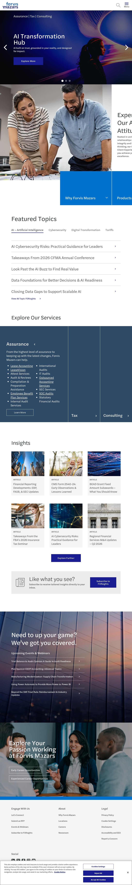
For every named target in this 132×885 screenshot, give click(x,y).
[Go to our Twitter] (18, 860)
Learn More (20, 412)
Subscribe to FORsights (103, 582)
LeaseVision (18, 370)
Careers (62, 826)
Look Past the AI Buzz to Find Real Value (45, 269)
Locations (63, 820)
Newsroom (63, 832)
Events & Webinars (19, 826)
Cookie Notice (59, 872)
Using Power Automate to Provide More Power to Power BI (41, 684)
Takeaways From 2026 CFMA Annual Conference (52, 257)
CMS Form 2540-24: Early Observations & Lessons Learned (63, 487)
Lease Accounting (22, 366)
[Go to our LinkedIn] (13, 860)
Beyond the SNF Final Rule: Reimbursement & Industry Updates (39, 693)
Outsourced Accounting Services (46, 381)
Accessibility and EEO (111, 832)
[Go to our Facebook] (23, 860)
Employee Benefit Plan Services (22, 395)
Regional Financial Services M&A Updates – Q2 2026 (103, 540)
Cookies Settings (98, 866)
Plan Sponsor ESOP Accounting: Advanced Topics (36, 668)
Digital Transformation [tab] (85, 230)
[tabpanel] (66, 270)
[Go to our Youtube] (33, 860)
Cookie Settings (108, 820)
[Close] (128, 872)
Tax (74, 415)
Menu (126, 6)
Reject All (98, 873)
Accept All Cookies (98, 879)
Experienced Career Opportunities (29, 778)
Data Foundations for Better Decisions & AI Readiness (56, 280)
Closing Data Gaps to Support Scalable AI (46, 291)
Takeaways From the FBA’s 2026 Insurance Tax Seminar (26, 540)
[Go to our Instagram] (28, 860)
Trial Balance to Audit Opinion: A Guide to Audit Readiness (41, 661)
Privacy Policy (107, 814)
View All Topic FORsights (23, 298)
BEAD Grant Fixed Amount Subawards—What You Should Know (103, 487)
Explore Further (66, 558)
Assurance (17, 344)
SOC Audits (46, 393)
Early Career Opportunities (25, 770)
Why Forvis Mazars (67, 814)
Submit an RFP (17, 820)
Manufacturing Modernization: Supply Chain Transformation (42, 676)
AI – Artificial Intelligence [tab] (27, 230)
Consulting (112, 415)
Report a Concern (109, 838)
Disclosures (106, 826)
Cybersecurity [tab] (57, 230)
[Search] (118, 5)
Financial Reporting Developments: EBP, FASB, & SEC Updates (26, 487)
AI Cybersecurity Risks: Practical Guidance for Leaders (57, 246)
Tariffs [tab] (109, 230)
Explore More (28, 61)
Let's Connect (17, 814)
